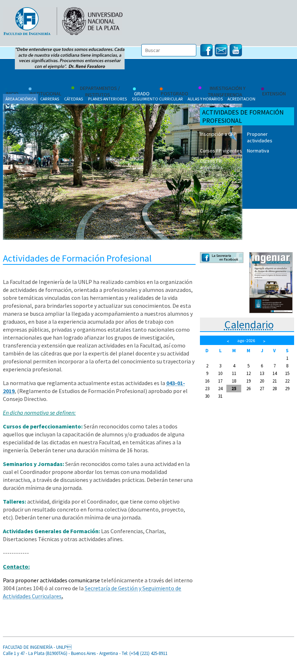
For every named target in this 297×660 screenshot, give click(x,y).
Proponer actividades (259, 137)
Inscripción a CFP (218, 134)
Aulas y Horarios (205, 99)
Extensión (274, 93)
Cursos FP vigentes (221, 150)
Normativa (258, 150)
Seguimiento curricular (157, 99)
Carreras (49, 99)
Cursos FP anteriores (211, 164)
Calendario (249, 324)
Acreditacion (241, 99)
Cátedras (73, 99)
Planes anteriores (107, 99)
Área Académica (20, 99)
